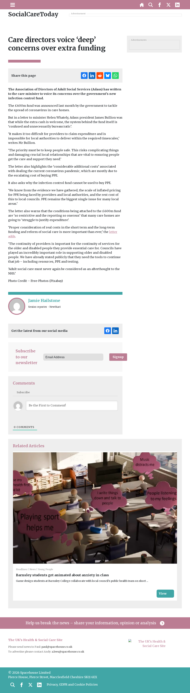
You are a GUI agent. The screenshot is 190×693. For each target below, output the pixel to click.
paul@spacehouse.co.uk (57, 646)
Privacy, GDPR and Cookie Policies (72, 684)
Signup (118, 357)
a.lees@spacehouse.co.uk (68, 651)
